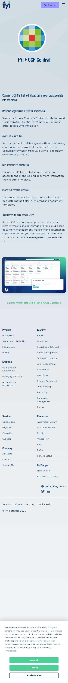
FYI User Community (47, 476)
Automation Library (47, 422)
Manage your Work (12, 376)
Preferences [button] (11, 651)
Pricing (5, 352)
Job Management (46, 364)
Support (6, 439)
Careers (6, 459)
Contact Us (8, 465)
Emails (40, 335)
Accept (34, 660)
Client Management (47, 352)
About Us (7, 453)
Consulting (7, 433)
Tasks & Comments (47, 358)
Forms (40, 407)
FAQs (40, 450)
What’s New (43, 439)
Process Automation (47, 381)
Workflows (42, 375)
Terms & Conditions (12, 504)
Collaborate (43, 369)
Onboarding (8, 422)
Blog (39, 444)
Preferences (34, 675)
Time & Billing (44, 386)
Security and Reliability (14, 341)
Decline (34, 668)
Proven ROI (8, 335)
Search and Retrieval (48, 347)
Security (30, 504)
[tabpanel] (34, 275)
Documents (43, 341)
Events (40, 433)
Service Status (44, 455)
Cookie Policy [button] (46, 644)
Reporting (42, 392)
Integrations (8, 347)
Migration (7, 427)
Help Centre (43, 470)
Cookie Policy (45, 504)
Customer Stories (46, 427)
